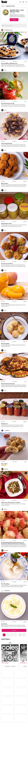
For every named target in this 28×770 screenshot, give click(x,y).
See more (14, 630)
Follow (14, 19)
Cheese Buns (4, 463)
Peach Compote (5, 303)
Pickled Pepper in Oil (6, 223)
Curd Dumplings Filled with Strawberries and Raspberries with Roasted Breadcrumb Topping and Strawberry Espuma (13, 543)
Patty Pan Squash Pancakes (8, 383)
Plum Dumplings (5, 343)
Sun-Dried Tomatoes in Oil (7, 103)
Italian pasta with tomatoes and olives (10, 502)
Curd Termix (4, 624)
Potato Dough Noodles (6, 143)
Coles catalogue (5, 662)
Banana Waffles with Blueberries (9, 63)
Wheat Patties (4, 183)
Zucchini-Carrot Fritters (7, 263)
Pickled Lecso (4, 423)
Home (2, 6)
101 (20, 635)
